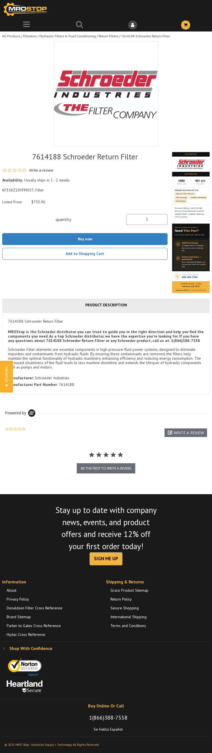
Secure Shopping (124, 607)
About (11, 590)
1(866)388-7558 (108, 717)
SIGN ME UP (106, 558)
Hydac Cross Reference (26, 634)
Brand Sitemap (19, 616)
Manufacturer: (21, 377)
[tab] (106, 354)
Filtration (30, 36)
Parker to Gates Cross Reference (34, 625)
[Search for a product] (79, 25)
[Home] (27, 9)
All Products (11, 36)
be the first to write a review (106, 468)
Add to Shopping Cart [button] (85, 253)
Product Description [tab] (106, 304)
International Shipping (128, 616)
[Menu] (26, 25)
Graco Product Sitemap (129, 590)
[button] (186, 432)
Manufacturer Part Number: (33, 384)
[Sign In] (132, 25)
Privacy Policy (18, 599)
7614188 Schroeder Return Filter (145, 36)
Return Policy (121, 599)
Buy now (85, 238)
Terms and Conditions (128, 625)
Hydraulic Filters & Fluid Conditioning (67, 36)
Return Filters (108, 36)
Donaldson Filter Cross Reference (34, 607)
